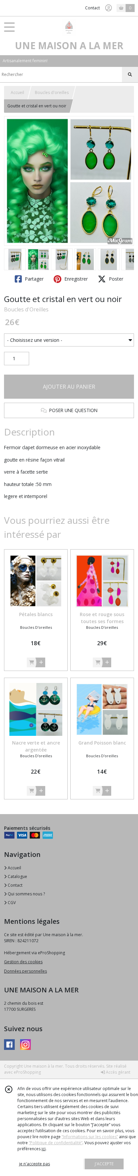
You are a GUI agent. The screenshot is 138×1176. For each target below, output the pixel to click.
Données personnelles (25, 971)
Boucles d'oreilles (52, 92)
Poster (115, 279)
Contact (92, 8)
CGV (11, 902)
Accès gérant (117, 1072)
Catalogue (17, 876)
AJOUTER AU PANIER (69, 386)
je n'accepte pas (34, 1164)
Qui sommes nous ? (26, 894)
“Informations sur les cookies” (90, 1137)
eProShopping (27, 1072)
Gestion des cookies (23, 962)
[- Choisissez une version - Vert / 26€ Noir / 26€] (69, 340)
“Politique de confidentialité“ (55, 1143)
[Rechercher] (130, 74)
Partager (33, 279)
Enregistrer (75, 279)
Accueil (17, 92)
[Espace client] (108, 8)
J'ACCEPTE (104, 1164)
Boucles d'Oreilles (26, 309)
